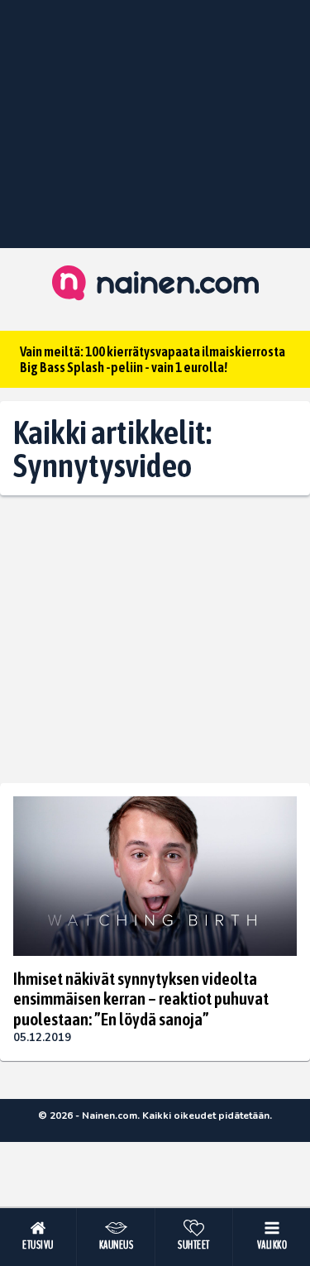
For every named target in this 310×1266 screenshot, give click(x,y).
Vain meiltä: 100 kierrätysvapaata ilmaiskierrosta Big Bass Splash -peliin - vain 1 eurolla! (152, 359)
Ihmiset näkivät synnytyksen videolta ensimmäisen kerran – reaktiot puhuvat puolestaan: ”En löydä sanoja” (141, 998)
